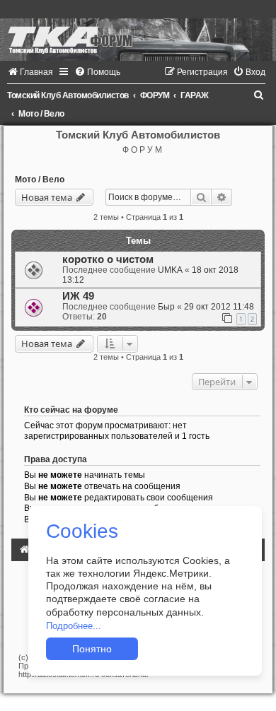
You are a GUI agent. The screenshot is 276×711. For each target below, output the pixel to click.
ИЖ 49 (78, 296)
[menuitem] (30, 72)
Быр (166, 307)
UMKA (170, 270)
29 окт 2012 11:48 (219, 307)
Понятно (92, 648)
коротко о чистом (108, 259)
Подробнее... (73, 626)
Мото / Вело (39, 179)
